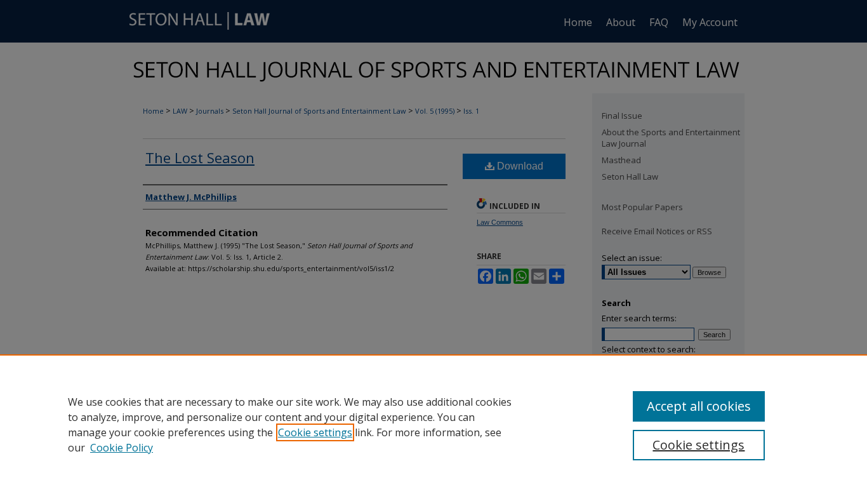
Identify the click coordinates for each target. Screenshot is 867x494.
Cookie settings (315, 432)
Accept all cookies (699, 406)
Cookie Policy (121, 448)
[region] (433, 424)
